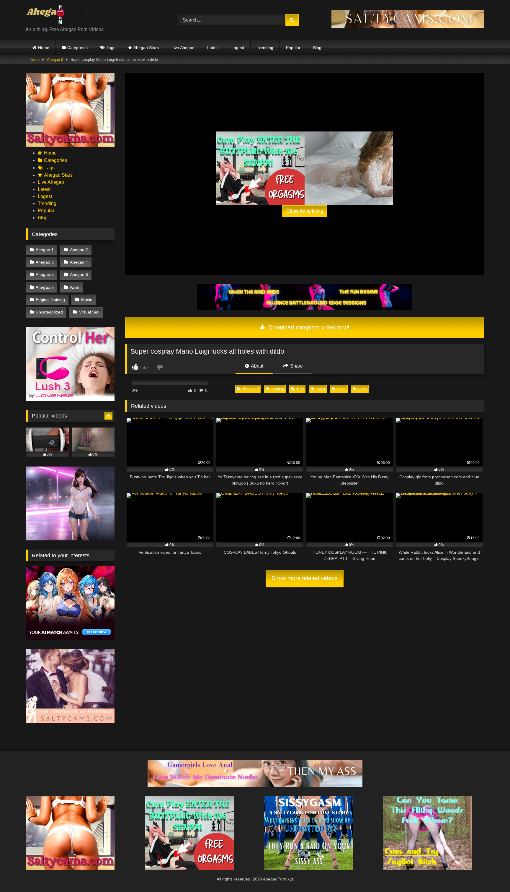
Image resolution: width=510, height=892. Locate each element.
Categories (77, 47)
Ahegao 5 (45, 274)
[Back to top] (491, 874)
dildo (300, 388)
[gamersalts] (255, 785)
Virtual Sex (89, 312)
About (256, 365)
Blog (317, 47)
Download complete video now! (308, 327)
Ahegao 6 (79, 274)
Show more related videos (305, 578)
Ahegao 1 (45, 249)
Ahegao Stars (146, 47)
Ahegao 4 (79, 262)
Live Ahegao (182, 47)
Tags (111, 47)
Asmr (75, 287)
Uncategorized (49, 312)
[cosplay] (260, 168)
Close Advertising (304, 211)
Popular (293, 47)
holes (341, 388)
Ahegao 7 (45, 287)
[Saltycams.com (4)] (70, 145)
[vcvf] (70, 399)
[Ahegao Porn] (55, 15)
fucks (320, 388)
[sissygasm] (308, 868)
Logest (237, 47)
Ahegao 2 (55, 59)
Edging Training (50, 299)
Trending (265, 47)
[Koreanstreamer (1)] (349, 168)
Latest (213, 47)
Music (86, 299)
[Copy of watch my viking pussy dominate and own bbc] (304, 308)
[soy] (427, 868)
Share (296, 365)
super (362, 388)
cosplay (277, 388)
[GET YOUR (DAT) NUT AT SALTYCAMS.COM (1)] (407, 26)
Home (43, 47)
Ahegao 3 (45, 262)
